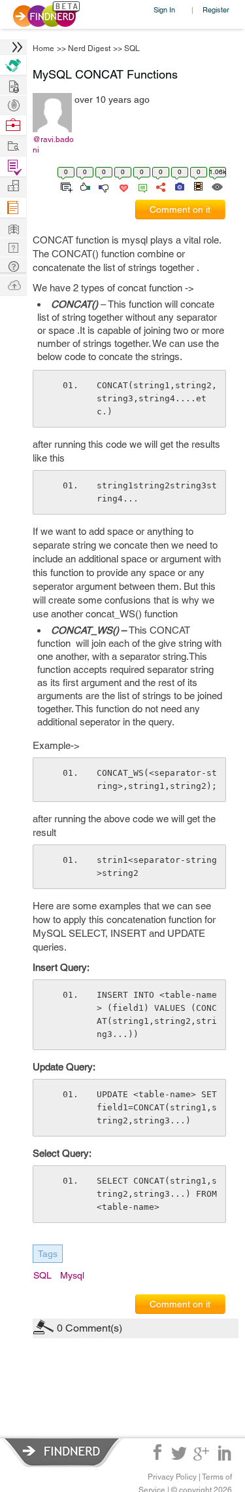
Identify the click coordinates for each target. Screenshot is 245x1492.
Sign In (164, 9)
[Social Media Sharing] (160, 185)
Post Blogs (13, 284)
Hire (13, 65)
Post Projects (13, 85)
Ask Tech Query (13, 265)
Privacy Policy (172, 1477)
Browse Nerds (13, 104)
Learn (13, 208)
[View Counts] (216, 185)
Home (43, 48)
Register (216, 9)
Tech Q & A (13, 246)
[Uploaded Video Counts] (198, 185)
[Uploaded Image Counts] (179, 185)
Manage (13, 166)
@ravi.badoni (53, 145)
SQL (132, 48)
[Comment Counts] (140, 185)
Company (13, 186)
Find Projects (13, 145)
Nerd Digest (89, 48)
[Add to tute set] (65, 185)
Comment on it (180, 209)
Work (13, 125)
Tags (47, 1253)
